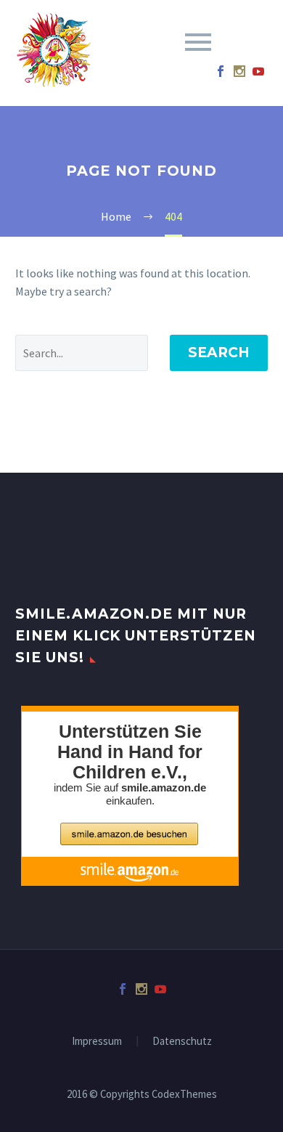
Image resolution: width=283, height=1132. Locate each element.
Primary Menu (198, 42)
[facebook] (220, 71)
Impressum (97, 1041)
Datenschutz (182, 1041)
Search (219, 352)
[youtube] (258, 71)
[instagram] (239, 71)
